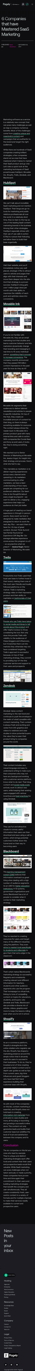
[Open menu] (32, 4)
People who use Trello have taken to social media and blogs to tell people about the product (17, 624)
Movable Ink (11, 304)
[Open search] (27, 4)
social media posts (22, 785)
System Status (11, 1275)
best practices (22, 796)
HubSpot (9, 182)
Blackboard (11, 851)
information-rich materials (14, 1115)
